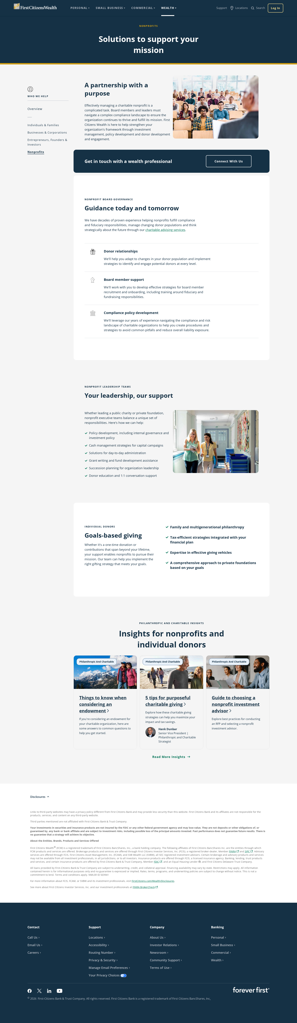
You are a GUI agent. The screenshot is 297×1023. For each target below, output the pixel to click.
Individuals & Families (43, 125)
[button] (249, 851)
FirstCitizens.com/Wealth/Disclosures (153, 881)
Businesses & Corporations (47, 132)
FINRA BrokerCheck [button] (146, 887)
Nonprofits (36, 152)
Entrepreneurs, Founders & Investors (47, 142)
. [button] (210, 998)
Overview (35, 109)
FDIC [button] (158, 862)
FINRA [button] (234, 852)
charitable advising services (165, 230)
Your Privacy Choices (104, 975)
